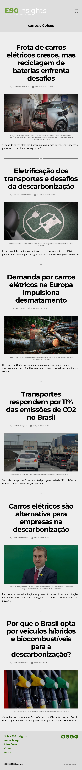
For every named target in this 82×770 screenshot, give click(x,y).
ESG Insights (21, 426)
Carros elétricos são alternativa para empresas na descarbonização (41, 518)
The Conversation (23, 195)
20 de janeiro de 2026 (46, 195)
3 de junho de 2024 (41, 426)
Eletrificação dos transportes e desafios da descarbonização (41, 178)
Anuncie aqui (12, 740)
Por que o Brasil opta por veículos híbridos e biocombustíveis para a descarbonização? (40, 639)
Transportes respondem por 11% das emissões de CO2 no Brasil (41, 405)
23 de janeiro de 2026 (44, 87)
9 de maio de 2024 (41, 538)
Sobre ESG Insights (15, 736)
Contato (9, 748)
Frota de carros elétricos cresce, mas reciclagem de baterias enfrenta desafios (41, 62)
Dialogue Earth (22, 87)
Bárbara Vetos (22, 538)
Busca (7, 752)
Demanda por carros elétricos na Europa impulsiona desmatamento (41, 288)
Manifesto (10, 744)
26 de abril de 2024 (42, 663)
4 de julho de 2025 (39, 308)
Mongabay (20, 308)
